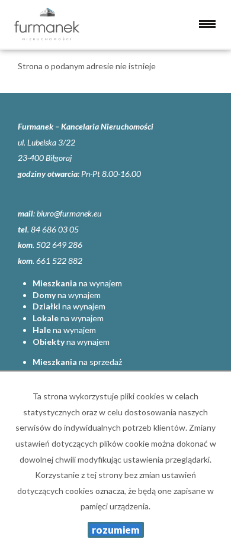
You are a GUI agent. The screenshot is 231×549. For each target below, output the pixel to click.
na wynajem (77, 283)
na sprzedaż (77, 362)
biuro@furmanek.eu (69, 213)
